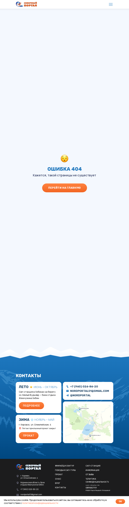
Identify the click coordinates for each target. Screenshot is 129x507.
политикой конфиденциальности (40, 502)
